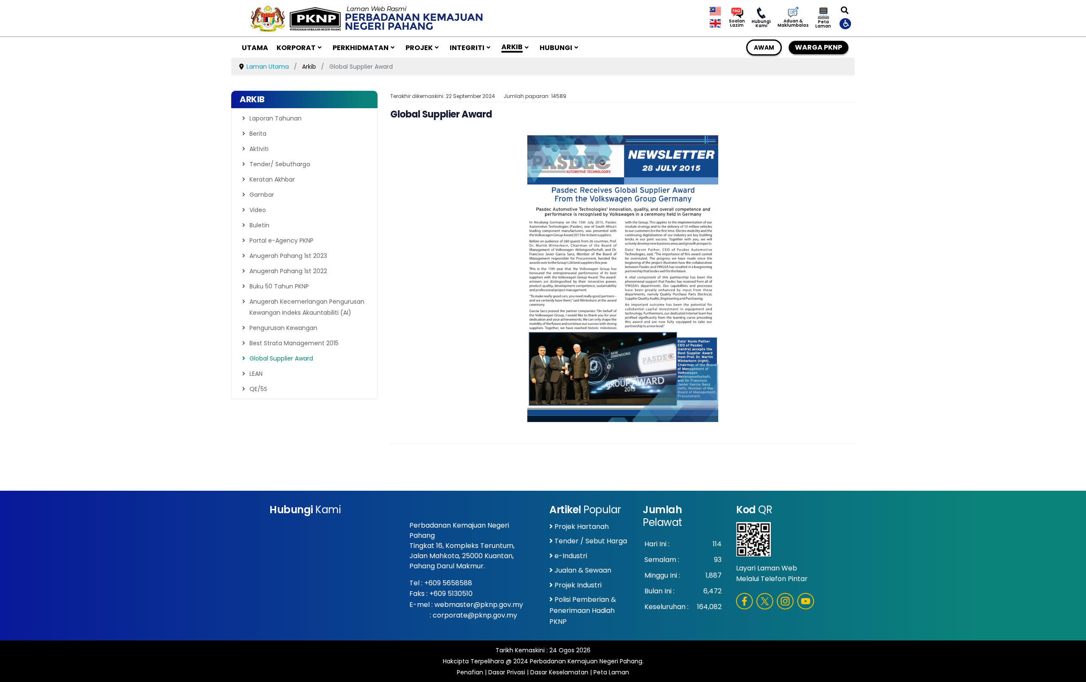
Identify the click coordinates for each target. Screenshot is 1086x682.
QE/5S (258, 389)
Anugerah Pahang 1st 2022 (288, 271)
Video (257, 210)
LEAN (256, 373)
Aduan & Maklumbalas (793, 23)
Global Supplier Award (281, 358)
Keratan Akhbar (272, 179)
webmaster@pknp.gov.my (478, 604)
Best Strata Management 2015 (294, 343)
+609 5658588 (448, 583)
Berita (257, 133)
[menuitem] (255, 47)
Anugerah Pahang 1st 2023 (288, 256)
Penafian (470, 672)
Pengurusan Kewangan (283, 328)
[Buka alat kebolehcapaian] (846, 23)
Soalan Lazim (737, 23)
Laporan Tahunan (275, 118)
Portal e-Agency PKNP (281, 240)
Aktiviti (259, 149)
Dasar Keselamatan (559, 672)
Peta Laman (823, 24)
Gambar (261, 194)
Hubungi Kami (761, 24)
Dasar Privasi (506, 672)
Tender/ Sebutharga (279, 164)
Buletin (259, 225)
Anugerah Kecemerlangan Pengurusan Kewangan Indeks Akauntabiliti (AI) (306, 307)
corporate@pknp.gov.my (475, 615)
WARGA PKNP (818, 47)
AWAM (764, 47)
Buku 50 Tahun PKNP (279, 286)
